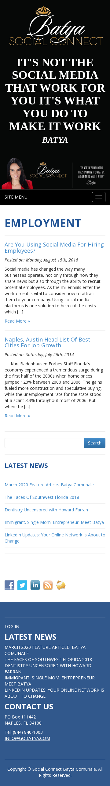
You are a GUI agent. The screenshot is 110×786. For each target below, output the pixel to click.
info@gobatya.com (27, 738)
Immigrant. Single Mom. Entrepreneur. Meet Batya (54, 522)
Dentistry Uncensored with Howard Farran (46, 510)
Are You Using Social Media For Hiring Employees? (54, 247)
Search (94, 443)
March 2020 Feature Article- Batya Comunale (49, 485)
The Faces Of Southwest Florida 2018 (42, 497)
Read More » (17, 321)
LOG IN (12, 626)
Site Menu (16, 197)
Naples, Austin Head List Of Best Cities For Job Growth (47, 342)
